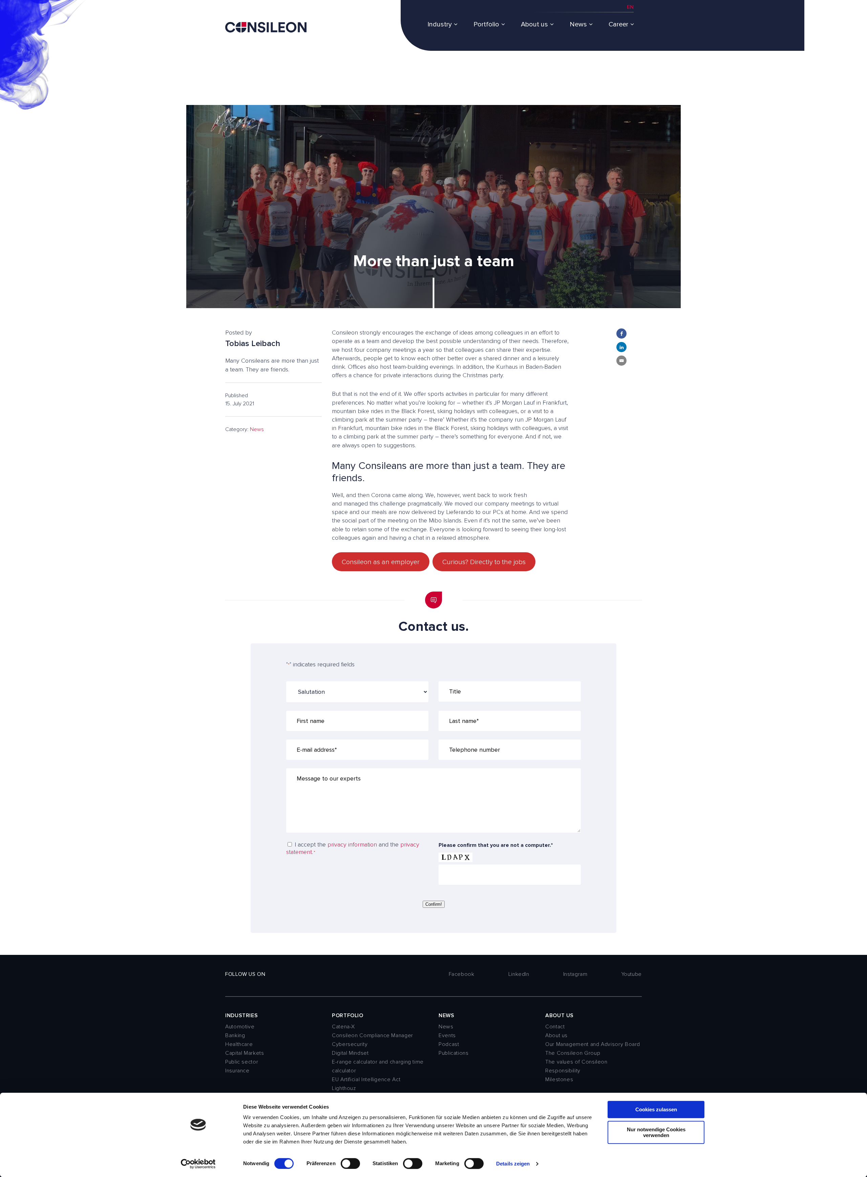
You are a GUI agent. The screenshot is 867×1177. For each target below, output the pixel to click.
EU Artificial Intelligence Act (366, 1079)
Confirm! (433, 904)
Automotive (239, 1026)
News (578, 24)
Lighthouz (344, 1088)
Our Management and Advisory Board (592, 1044)
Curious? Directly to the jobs (484, 562)
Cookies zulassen (656, 1109)
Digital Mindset (350, 1053)
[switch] (350, 1163)
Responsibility (562, 1070)
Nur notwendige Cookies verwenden (656, 1132)
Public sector (241, 1061)
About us (534, 24)
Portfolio (486, 24)
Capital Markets (244, 1053)
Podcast (449, 1044)
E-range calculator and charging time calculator (378, 1066)
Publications (454, 1053)
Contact (555, 1026)
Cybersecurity (349, 1044)
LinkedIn (518, 974)
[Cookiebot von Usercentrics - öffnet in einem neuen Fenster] (198, 1164)
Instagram (575, 974)
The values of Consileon (576, 1061)
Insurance (237, 1070)
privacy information (352, 844)
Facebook (461, 974)
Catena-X (343, 1026)
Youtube (631, 974)
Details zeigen (513, 1164)
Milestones (559, 1079)
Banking (235, 1035)
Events (447, 1035)
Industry (439, 24)
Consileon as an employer (381, 562)
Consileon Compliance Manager (372, 1035)
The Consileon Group (572, 1053)
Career (618, 24)
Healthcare (239, 1044)
